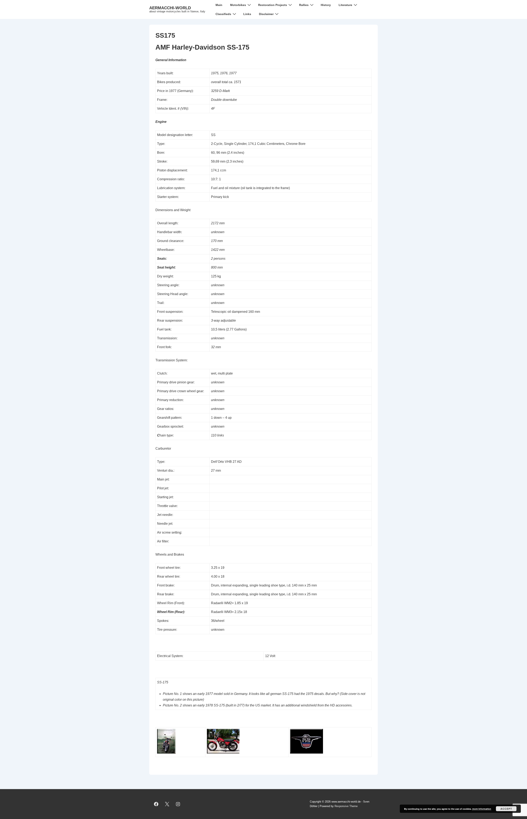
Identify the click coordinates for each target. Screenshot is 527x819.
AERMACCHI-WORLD (170, 8)
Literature (345, 5)
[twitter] (167, 804)
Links (247, 14)
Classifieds (223, 14)
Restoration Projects (272, 5)
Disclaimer (266, 14)
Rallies (304, 5)
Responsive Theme (346, 806)
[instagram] (178, 804)
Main (219, 5)
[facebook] (156, 804)
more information (481, 808)
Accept (506, 809)
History (326, 5)
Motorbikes (238, 5)
